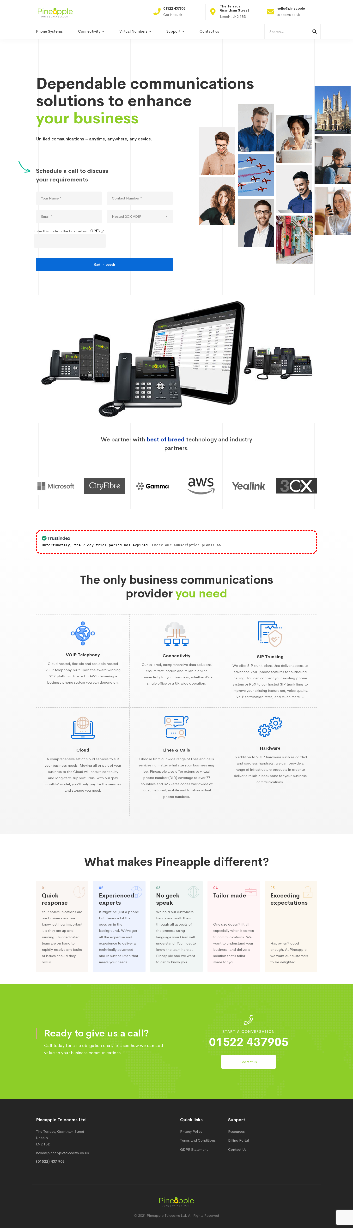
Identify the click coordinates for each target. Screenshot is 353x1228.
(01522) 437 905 (50, 1161)
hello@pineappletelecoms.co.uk (62, 1152)
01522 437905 (248, 1042)
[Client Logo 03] (205, 486)
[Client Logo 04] (253, 486)
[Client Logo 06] (61, 486)
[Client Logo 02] (157, 486)
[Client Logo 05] (301, 486)
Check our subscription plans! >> (186, 545)
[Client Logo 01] (109, 486)
